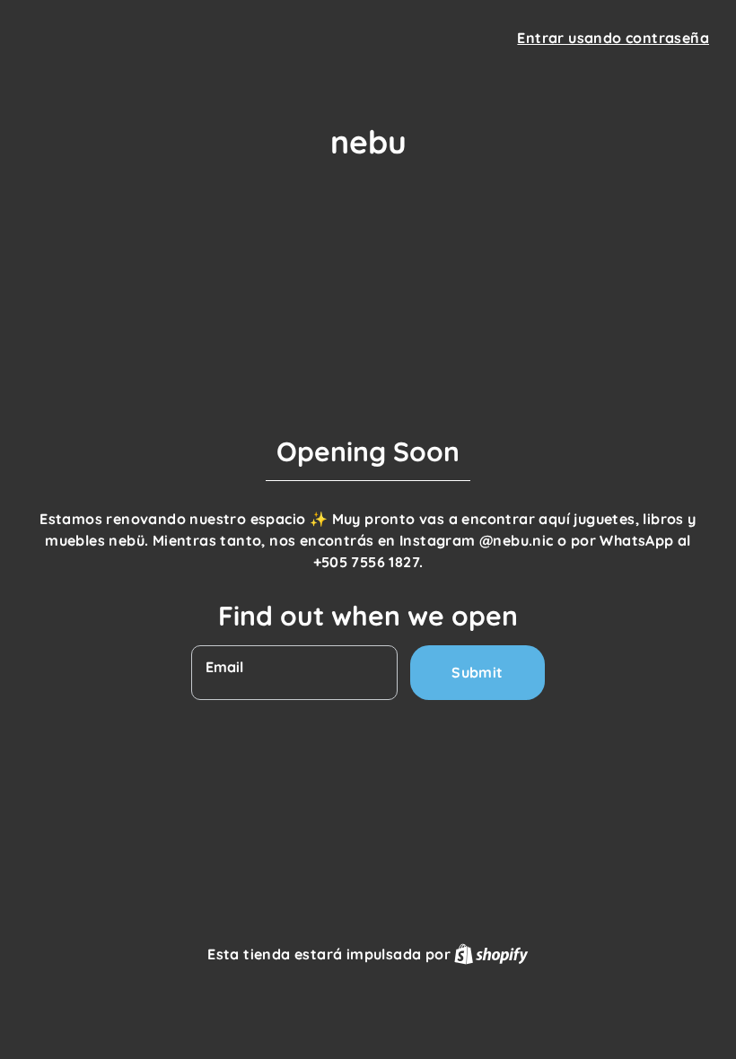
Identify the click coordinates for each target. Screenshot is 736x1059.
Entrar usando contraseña (613, 38)
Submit (477, 672)
